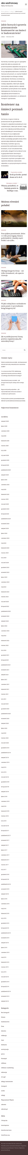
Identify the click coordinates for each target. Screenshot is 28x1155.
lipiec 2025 (4, 479)
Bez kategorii (5, 1012)
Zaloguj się (4, 1120)
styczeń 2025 (5, 504)
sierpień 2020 (5, 723)
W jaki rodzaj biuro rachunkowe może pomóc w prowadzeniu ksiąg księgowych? (13, 306)
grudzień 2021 (5, 655)
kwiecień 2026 (5, 440)
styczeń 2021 (5, 704)
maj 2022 (3, 635)
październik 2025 (6, 470)
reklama (3, 1063)
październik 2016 (6, 884)
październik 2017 (6, 835)
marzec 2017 (4, 864)
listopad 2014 (5, 986)
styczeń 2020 (5, 742)
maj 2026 (3, 436)
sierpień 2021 (5, 674)
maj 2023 (3, 587)
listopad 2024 (5, 514)
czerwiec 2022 (5, 630)
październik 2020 (6, 713)
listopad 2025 (5, 465)
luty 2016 (3, 918)
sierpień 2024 (5, 528)
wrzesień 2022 (5, 616)
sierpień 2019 (5, 757)
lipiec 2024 (4, 533)
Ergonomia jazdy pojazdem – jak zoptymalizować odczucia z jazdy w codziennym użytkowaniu (11, 391)
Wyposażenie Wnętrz (7, 1100)
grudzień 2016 (5, 874)
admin (3, 37)
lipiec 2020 (4, 728)
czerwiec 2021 (5, 684)
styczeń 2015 (5, 976)
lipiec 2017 (4, 850)
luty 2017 (3, 869)
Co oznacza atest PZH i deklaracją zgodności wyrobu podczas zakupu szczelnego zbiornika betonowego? (11, 373)
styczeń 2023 (5, 601)
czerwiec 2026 (5, 431)
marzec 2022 (4, 645)
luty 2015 (3, 972)
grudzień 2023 (5, 567)
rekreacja (4, 1072)
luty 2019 (3, 772)
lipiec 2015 (4, 947)
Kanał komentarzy (6, 1130)
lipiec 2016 (4, 898)
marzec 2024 (4, 552)
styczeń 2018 (5, 825)
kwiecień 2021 (5, 689)
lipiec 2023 (4, 577)
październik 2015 (6, 933)
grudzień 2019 (5, 747)
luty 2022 (3, 650)
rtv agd (3, 1077)
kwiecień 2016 (5, 913)
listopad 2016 (5, 879)
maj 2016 (3, 908)
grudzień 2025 (5, 460)
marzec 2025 (4, 499)
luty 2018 (3, 820)
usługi (3, 21)
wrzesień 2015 (5, 937)
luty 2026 (3, 450)
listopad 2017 (5, 830)
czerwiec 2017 (5, 855)
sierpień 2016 (5, 894)
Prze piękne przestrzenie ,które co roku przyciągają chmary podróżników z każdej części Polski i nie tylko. (13, 237)
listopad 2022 (5, 606)
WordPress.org (5, 1135)
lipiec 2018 (4, 796)
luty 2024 (3, 557)
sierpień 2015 (5, 942)
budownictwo (5, 1022)
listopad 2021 (5, 660)
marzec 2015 (4, 967)
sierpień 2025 (5, 475)
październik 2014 (6, 991)
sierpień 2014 (5, 1001)
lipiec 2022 (4, 626)
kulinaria (4, 1045)
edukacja (4, 1035)
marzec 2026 (4, 445)
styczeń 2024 (5, 562)
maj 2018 (3, 806)
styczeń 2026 (5, 455)
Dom (2, 1026)
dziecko (3, 1031)
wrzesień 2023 (5, 572)
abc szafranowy (9, 3)
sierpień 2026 (5, 421)
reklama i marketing (7, 1068)
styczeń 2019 (5, 777)
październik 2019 (6, 752)
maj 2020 (3, 733)
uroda (3, 1091)
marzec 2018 (4, 816)
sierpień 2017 (5, 845)
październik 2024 (6, 518)
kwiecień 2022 (5, 640)
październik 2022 (6, 611)
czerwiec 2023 (5, 582)
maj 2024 (3, 543)
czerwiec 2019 (5, 762)
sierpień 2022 (5, 621)
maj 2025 (3, 489)
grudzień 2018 (5, 781)
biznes (3, 1017)
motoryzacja (5, 1049)
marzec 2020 (4, 738)
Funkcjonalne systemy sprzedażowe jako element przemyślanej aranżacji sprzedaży (13, 399)
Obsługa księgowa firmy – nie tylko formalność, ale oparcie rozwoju (12, 273)
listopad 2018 (5, 786)
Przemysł (4, 1058)
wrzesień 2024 (5, 523)
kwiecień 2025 (5, 494)
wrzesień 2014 (5, 996)
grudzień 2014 (5, 981)
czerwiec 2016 (5, 903)
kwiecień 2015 (5, 962)
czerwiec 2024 (5, 538)
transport (4, 1086)
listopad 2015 (5, 928)
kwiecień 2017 (5, 859)
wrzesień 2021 (5, 669)
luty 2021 (3, 699)
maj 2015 (3, 957)
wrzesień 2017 (5, 840)
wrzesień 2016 (5, 889)
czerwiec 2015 (5, 952)
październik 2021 (6, 665)
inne (2, 1040)
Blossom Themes (14, 1148)
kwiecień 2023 (5, 591)
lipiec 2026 (4, 426)
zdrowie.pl (4, 1109)
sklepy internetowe (7, 1081)
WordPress (7, 1150)
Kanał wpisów (5, 1125)
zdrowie (3, 1104)
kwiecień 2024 (5, 548)
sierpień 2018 (5, 791)
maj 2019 (3, 767)
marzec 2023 (4, 596)
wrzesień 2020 (5, 718)
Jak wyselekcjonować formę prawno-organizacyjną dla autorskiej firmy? (12, 338)
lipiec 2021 (4, 679)
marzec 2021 (4, 694)
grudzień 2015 (5, 923)
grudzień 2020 (5, 708)
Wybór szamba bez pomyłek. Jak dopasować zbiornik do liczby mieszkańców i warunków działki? (14, 364)
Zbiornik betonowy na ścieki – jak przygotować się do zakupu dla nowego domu (12, 382)
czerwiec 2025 (5, 484)
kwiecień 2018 (5, 811)
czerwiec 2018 (5, 801)
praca (3, 1054)
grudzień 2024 (5, 509)
